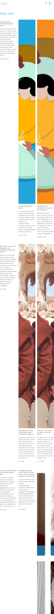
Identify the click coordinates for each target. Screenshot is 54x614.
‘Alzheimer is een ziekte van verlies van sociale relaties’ (44, 432)
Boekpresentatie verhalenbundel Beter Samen (6, 24)
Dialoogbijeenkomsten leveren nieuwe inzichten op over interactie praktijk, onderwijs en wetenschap (26, 473)
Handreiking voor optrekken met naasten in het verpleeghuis (45, 208)
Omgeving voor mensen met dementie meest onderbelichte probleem (25, 432)
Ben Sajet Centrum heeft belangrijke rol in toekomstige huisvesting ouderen (8, 249)
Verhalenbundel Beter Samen (25, 207)
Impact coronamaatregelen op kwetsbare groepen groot (8, 472)
